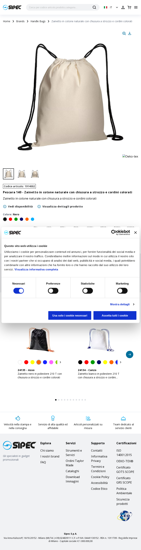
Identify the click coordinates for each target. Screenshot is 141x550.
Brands (20, 21)
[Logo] (12, 7)
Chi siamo (47, 450)
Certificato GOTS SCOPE (125, 469)
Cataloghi (72, 471)
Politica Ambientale (124, 491)
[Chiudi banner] (135, 232)
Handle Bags (38, 21)
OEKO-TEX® (124, 461)
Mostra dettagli (120, 304)
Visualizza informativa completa (36, 269)
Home (6, 21)
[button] (111, 7)
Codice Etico (99, 489)
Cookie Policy (100, 477)
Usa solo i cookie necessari (69, 315)
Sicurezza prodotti (122, 501)
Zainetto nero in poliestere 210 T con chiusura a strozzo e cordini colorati (40, 375)
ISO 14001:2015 (124, 452)
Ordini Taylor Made (75, 463)
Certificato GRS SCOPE (124, 480)
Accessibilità (99, 483)
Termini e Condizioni (98, 469)
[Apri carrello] (129, 7)
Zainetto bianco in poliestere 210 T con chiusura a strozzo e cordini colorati (98, 377)
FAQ (43, 462)
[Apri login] (123, 7)
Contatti (96, 450)
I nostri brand (49, 456)
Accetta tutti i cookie (115, 315)
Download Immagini (73, 479)
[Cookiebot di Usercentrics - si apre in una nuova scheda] (114, 232)
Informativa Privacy (99, 458)
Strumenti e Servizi (74, 452)
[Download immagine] (129, 33)
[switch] (53, 291)
